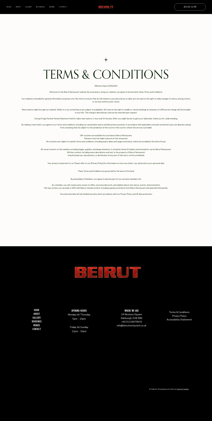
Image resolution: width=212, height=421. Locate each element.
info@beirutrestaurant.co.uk (131, 325)
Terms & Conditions (179, 312)
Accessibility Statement (179, 319)
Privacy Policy (179, 316)
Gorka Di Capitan (183, 389)
